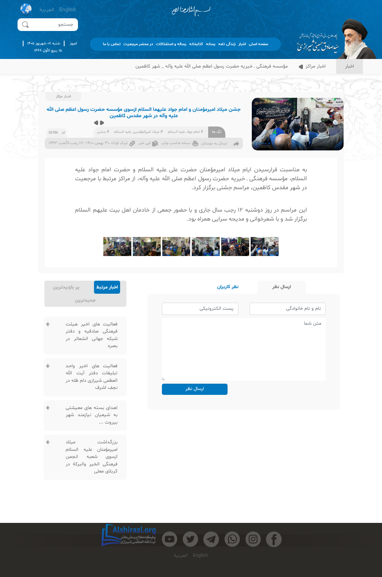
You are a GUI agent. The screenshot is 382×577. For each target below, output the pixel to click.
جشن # (103, 132)
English (67, 9)
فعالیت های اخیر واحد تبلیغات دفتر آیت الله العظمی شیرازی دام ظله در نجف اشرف (92, 377)
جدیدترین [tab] (85, 300)
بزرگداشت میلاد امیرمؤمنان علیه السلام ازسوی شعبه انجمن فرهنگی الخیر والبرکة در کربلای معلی (92, 457)
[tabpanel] (85, 399)
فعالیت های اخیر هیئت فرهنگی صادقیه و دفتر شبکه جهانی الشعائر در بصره (92, 335)
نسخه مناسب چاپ (176, 143)
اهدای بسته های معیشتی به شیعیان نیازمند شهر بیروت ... (92, 415)
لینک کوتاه (119, 143)
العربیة (47, 9)
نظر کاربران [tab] (227, 287)
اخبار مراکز (315, 66)
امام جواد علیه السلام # (185, 132)
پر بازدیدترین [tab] (66, 287)
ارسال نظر (194, 389)
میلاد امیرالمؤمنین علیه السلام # (138, 132)
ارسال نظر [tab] (281, 287)
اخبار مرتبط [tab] (107, 287)
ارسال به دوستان (214, 143)
